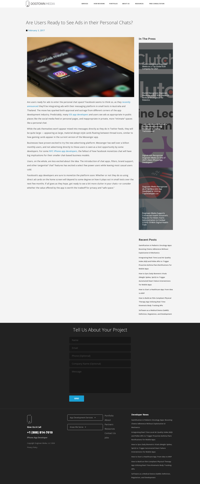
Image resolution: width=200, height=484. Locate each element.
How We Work (99, 4)
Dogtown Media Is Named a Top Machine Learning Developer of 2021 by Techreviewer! (154, 127)
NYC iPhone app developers (63, 151)
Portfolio (113, 4)
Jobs (107, 437)
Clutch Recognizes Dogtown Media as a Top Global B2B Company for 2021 (154, 66)
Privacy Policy (32, 447)
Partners (109, 424)
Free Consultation (156, 4)
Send (76, 398)
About (108, 420)
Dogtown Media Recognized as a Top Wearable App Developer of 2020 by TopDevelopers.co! (154, 190)
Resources (139, 4)
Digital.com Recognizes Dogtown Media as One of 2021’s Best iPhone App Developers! (154, 159)
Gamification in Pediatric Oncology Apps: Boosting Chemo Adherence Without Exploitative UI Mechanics (155, 249)
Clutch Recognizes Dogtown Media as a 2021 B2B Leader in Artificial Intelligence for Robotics (155, 96)
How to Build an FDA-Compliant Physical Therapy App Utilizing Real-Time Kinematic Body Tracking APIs (155, 302)
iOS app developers (78, 114)
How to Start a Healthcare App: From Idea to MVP (151, 457)
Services (84, 4)
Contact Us (110, 433)
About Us (125, 4)
